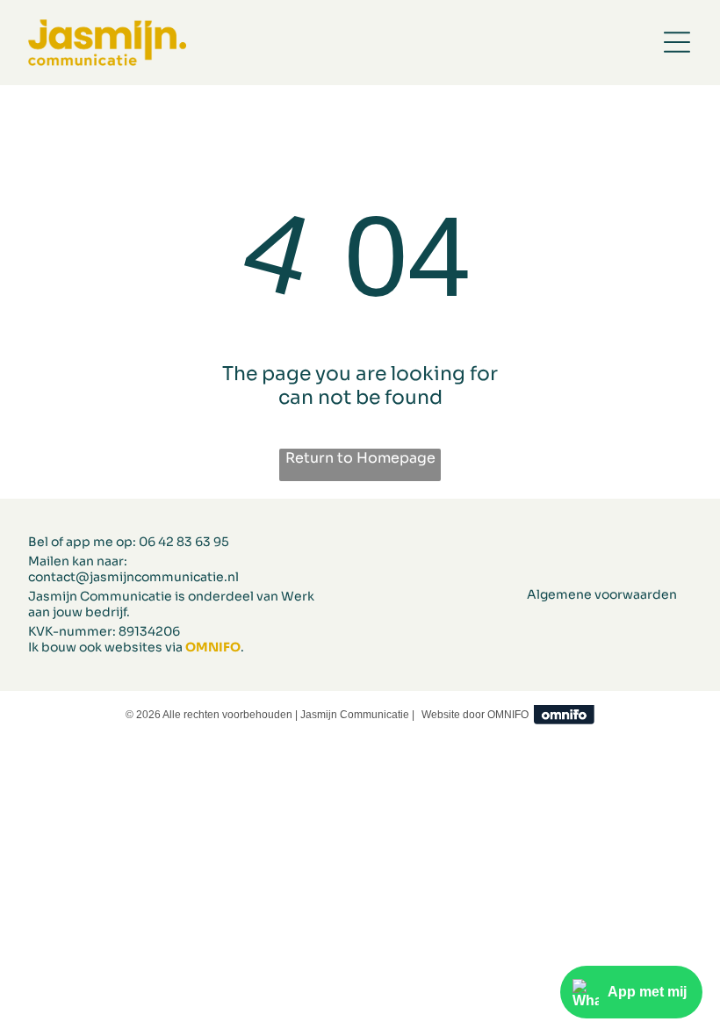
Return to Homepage (360, 458)
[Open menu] (677, 42)
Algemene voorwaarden (602, 594)
